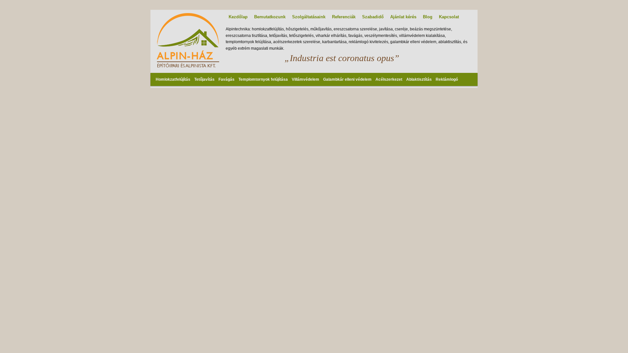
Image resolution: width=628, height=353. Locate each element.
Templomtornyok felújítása (263, 79)
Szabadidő (373, 16)
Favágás (226, 79)
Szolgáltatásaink (308, 16)
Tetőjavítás (204, 79)
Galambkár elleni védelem (347, 79)
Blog (427, 16)
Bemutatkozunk (270, 16)
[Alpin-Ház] (188, 45)
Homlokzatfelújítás (173, 79)
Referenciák (344, 16)
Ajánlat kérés (403, 16)
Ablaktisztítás (419, 79)
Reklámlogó (447, 79)
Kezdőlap (238, 16)
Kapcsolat (449, 16)
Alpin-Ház (185, 55)
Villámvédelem (305, 79)
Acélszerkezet (388, 79)
